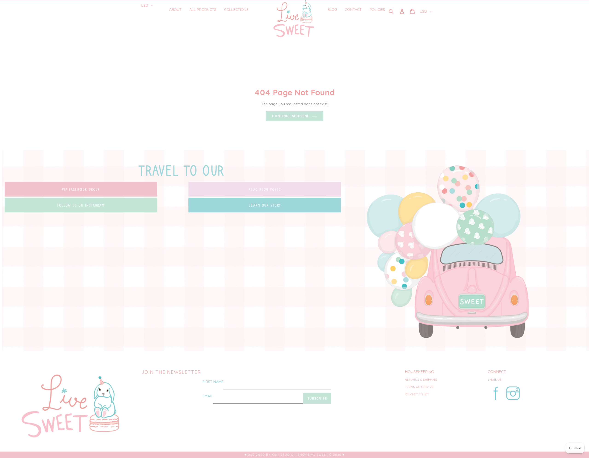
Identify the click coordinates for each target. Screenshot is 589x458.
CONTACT (353, 9)
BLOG (332, 9)
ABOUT (175, 9)
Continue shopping (291, 116)
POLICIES (377, 9)
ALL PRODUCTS (202, 9)
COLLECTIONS (236, 9)
